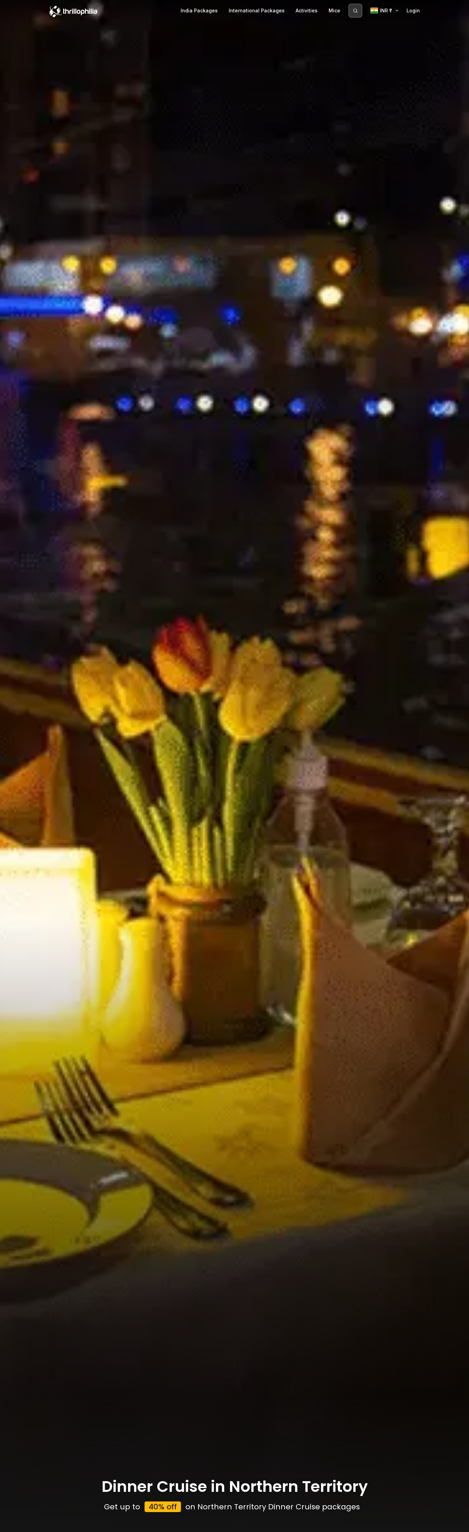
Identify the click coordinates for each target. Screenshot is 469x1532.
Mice (334, 10)
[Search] (355, 11)
